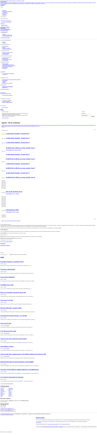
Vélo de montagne (5, 54)
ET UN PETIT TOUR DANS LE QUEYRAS (11, 377)
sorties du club (6, 220)
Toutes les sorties (4, 125)
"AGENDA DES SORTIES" (5, 37)
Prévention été (4, 68)
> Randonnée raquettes (10, 389)
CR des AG (4, 14)
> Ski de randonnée (10, 392)
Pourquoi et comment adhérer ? (7, 11)
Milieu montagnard (6, 3)
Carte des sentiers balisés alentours (7, 64)
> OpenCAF (1, 396)
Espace (2, 109)
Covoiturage (4, 81)
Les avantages (4, 12)
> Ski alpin (9, 391)
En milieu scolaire (5, 60)
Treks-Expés (93, 2)
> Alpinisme (1, 388)
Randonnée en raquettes (6, 48)
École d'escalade (57, 2)
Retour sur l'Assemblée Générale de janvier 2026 (13, 292)
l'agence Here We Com (66, 424)
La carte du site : (3, 5)
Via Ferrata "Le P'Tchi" (6, 300)
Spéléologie (79, 2)
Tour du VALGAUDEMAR (7, 277)
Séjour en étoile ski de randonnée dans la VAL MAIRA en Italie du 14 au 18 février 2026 (23, 354)
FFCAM (3, 34)
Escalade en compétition (6, 101)
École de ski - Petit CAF (45, 2)
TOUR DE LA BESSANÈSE (7, 269)
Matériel (89, 2)
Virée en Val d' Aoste (5, 323)
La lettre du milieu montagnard (7, 95)
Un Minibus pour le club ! (7, 284)
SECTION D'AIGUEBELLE (5, 21)
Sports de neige (21, 2)
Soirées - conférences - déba (7, 102)
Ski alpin (39, 2)
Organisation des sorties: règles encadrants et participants (11, 79)
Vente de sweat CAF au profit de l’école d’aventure (13, 338)
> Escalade (1, 392)
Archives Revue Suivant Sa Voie (5, 29)
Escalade (61, 2)
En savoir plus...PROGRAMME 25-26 (6, 241)
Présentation (4, 10)
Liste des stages (4, 74)
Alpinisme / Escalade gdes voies (7, 52)
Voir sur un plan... (3, 406)
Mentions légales (40, 417)
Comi (3, 13)
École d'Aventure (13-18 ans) (7, 59)
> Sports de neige (10, 393)
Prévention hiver (5, 67)
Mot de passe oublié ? (84, 117)
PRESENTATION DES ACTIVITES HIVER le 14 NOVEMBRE (17, 362)
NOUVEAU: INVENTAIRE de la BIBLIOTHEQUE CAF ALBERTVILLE (19, 369)
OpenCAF (23, 3)
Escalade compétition (67, 2)
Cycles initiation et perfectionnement (8, 73)
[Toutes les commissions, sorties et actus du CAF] (8, 0)
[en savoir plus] (38, 422)
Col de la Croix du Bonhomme (7, 86)
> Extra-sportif (1, 393)
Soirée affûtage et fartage (7, 346)
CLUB (5, 263)
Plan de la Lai (4, 87)
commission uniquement (20, 254)
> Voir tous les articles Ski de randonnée (6, 383)
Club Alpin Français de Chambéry (52, 424)
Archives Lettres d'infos (4, 30)
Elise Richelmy (2, 243)
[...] (31, 265)
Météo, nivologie (5, 63)
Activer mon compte (5, 117)
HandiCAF (33, 3)
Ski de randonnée (27, 2)
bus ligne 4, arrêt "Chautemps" (6, 408)
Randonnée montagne (15, 2)
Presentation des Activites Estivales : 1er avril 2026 (13, 315)
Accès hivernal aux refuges (4, 89)
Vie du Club (43, 3)
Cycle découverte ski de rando (8, 331)
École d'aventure (52, 2)
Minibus (3, 82)
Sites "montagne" (5, 107)
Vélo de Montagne (74, 2)
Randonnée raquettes (34, 2)
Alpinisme (10, 2)
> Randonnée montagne (10, 388)
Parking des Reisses (7, 410)
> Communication (2, 389)
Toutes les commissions (4, 2)
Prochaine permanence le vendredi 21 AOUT (12, 261)
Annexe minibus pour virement (7, 83)
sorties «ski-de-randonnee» (16, 220)
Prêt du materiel (4, 80)
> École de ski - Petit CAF (2, 391)
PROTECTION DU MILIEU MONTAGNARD (5, 93)
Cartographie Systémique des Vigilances (8, 65)
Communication (37, 3)
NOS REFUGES (3, 84)
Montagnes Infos (6, 28)
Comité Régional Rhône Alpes (7, 35)
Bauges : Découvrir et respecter (7, 66)
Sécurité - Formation (84, 2)
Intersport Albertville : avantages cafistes (11, 308)
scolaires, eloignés (28, 3)
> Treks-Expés (9, 394)
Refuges (1, 3)
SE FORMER (2, 71)
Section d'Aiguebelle (13, 3)
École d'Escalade (5, 58)
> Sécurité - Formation (2, 394)
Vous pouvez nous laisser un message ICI (7, 414)
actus (2, 257)
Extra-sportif (19, 3)
